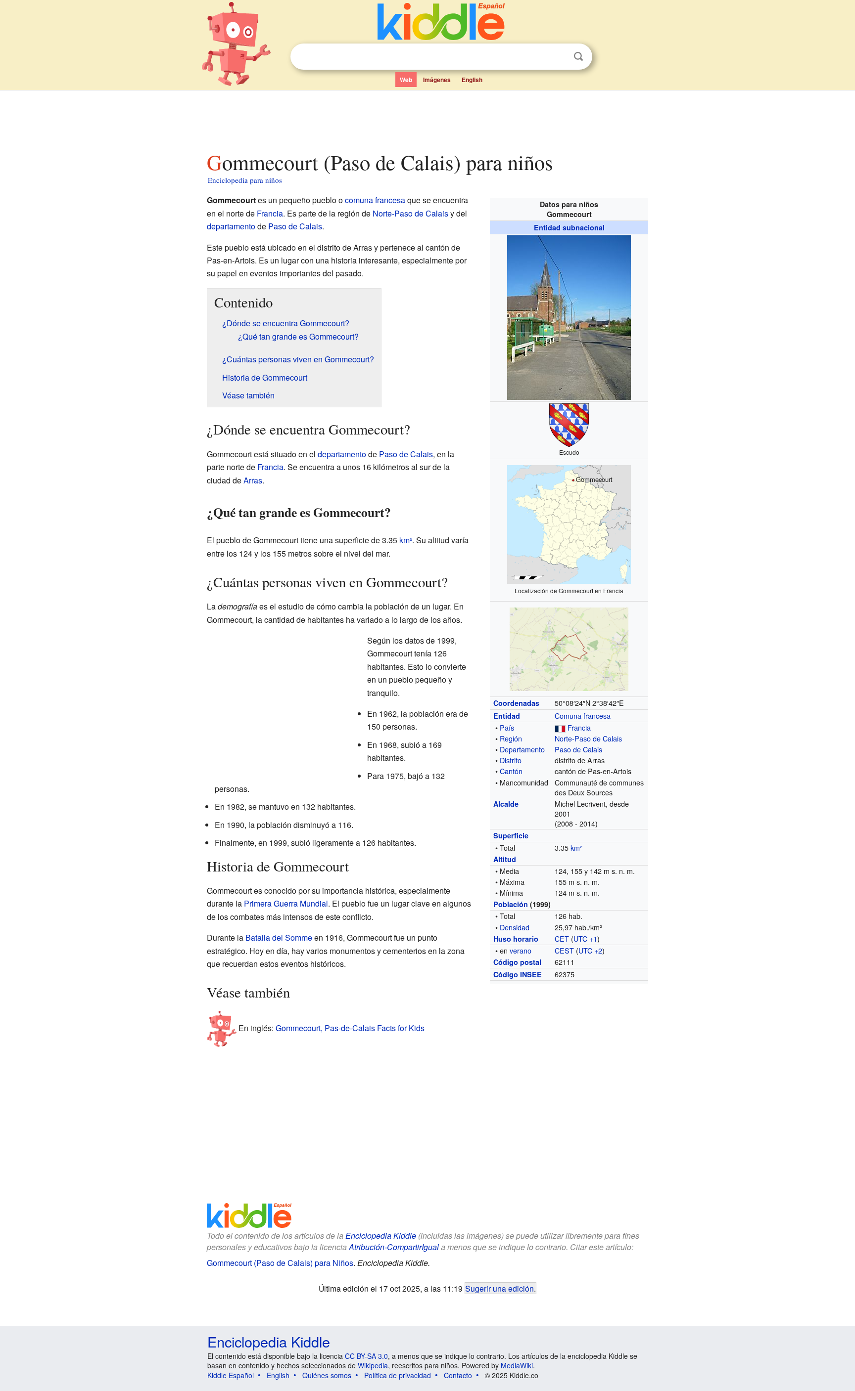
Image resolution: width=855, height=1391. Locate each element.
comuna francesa (375, 200)
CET (562, 938)
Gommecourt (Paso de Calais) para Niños (280, 1262)
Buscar (578, 56)
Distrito (511, 760)
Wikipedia (373, 1365)
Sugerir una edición (499, 1288)
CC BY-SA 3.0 (366, 1356)
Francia (579, 727)
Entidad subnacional (569, 227)
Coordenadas (516, 703)
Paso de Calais (578, 749)
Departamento (522, 749)
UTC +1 (585, 938)
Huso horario (515, 939)
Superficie (510, 835)
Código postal (517, 962)
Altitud (504, 859)
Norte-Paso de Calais (588, 738)
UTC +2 (590, 950)
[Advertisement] (427, 118)
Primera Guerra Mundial (286, 903)
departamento (231, 226)
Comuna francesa (583, 715)
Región (511, 738)
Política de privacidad (397, 1375)
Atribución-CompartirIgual (394, 1247)
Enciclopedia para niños (245, 180)
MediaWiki (517, 1365)
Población (510, 904)
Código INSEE (517, 974)
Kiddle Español (230, 1375)
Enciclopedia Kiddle (380, 1235)
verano (520, 950)
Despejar (558, 56)
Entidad (506, 716)
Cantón (511, 771)
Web (406, 79)
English (472, 79)
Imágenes (437, 79)
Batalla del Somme (278, 937)
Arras (252, 480)
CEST (564, 950)
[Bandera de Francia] (560, 727)
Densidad (514, 927)
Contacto (458, 1375)
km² (576, 847)
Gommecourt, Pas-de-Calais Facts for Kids (350, 1027)
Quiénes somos (326, 1375)
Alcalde (506, 804)
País (507, 727)
